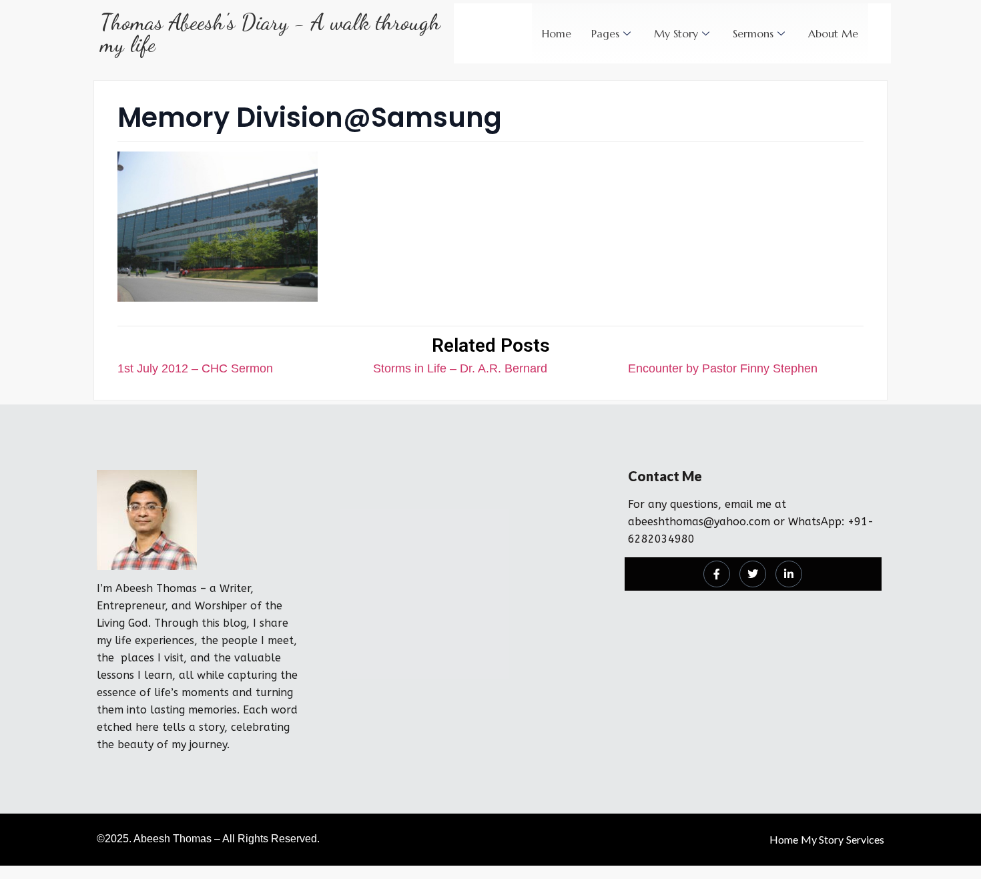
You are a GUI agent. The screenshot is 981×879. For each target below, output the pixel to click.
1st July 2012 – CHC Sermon (195, 368)
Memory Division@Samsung (309, 117)
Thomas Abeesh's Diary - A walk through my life (270, 33)
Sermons (753, 33)
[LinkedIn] (788, 574)
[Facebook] (716, 574)
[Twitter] (752, 574)
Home (556, 33)
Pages (605, 33)
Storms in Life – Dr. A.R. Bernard (460, 368)
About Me (833, 33)
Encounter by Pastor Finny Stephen (723, 368)
